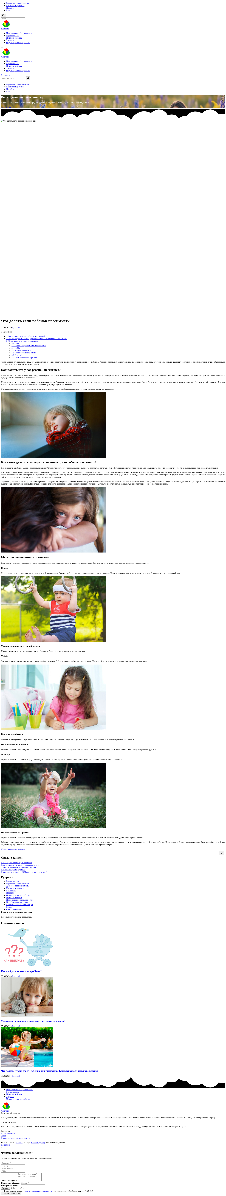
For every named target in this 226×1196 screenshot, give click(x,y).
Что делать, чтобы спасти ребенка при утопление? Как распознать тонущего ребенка (49, 1070)
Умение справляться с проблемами (29, 346)
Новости (10, 893)
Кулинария (11, 890)
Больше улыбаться (21, 350)
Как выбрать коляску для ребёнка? (16, 863)
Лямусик (5, 29)
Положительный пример (24, 357)
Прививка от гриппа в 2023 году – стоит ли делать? (24, 872)
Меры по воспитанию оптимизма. (22, 341)
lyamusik (18, 1142)
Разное (9, 907)
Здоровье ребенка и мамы (17, 886)
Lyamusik (16, 327)
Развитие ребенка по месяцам (19, 904)
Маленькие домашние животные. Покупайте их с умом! (33, 1021)
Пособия (10, 8)
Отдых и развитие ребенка (18, 42)
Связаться (5, 75)
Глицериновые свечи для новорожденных (20, 865)
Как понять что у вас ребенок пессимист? (25, 336)
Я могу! (17, 355)
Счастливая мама (14, 909)
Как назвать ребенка (15, 5)
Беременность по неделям (17, 3)
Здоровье (10, 40)
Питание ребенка (14, 38)
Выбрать (5, 1188)
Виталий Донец (38, 1142)
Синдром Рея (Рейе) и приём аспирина (18, 867)
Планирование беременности (19, 33)
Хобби (16, 348)
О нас (3, 1136)
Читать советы (7, 107)
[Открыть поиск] (3, 15)
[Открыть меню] (2, 47)
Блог (8, 10)
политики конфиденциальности (38, 1191)
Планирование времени (24, 353)
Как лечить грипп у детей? (13, 870)
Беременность (12, 35)
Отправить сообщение (11, 1194)
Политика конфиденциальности (15, 1138)
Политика (5, 1145)
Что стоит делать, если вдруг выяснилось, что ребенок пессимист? (36, 338)
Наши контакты (8, 1133)
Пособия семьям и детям (17, 902)
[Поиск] (221, 853)
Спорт (16, 343)
